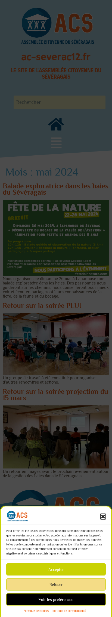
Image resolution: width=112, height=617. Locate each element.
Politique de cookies (36, 610)
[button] (103, 516)
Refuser (56, 584)
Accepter (56, 569)
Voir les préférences (56, 599)
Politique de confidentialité (69, 610)
